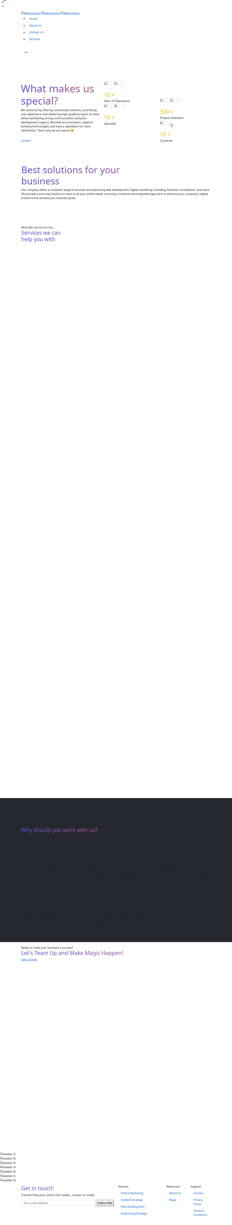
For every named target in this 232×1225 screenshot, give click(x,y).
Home (33, 19)
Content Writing (162, 401)
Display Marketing (35, 543)
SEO (24, 616)
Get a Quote (29, 959)
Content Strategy (99, 284)
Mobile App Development (170, 616)
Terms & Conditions (200, 1213)
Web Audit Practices (166, 346)
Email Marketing (98, 543)
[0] (22, 47)
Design (26, 342)
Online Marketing (35, 279)
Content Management (38, 695)
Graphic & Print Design (104, 770)
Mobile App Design (36, 770)
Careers (26, 140)
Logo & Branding (99, 695)
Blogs (172, 1200)
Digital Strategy (98, 467)
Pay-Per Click (160, 543)
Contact (198, 1193)
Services (34, 39)
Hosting (92, 416)
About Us (35, 25)
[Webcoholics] (50, 13)
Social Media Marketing (168, 482)
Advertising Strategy (102, 346)
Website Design (162, 695)
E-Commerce (96, 616)
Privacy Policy (198, 1202)
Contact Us (36, 32)
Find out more (30, 300)
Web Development (165, 284)
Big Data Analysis (34, 416)
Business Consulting (37, 467)
